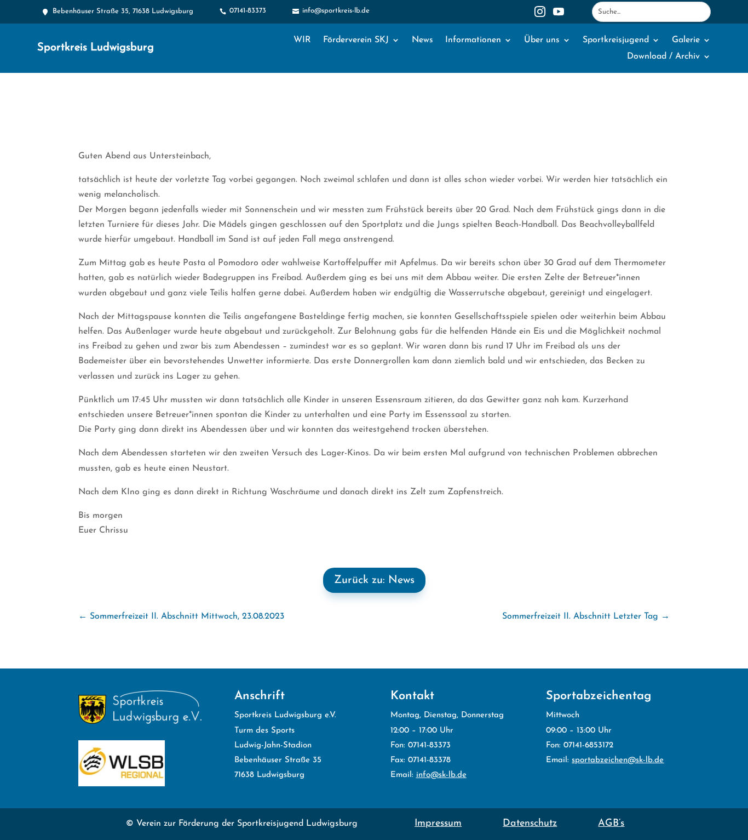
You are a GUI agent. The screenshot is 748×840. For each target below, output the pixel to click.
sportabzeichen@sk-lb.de (618, 760)
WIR (302, 40)
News (422, 40)
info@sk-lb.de (441, 775)
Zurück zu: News (374, 580)
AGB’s (611, 823)
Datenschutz (530, 823)
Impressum (438, 823)
